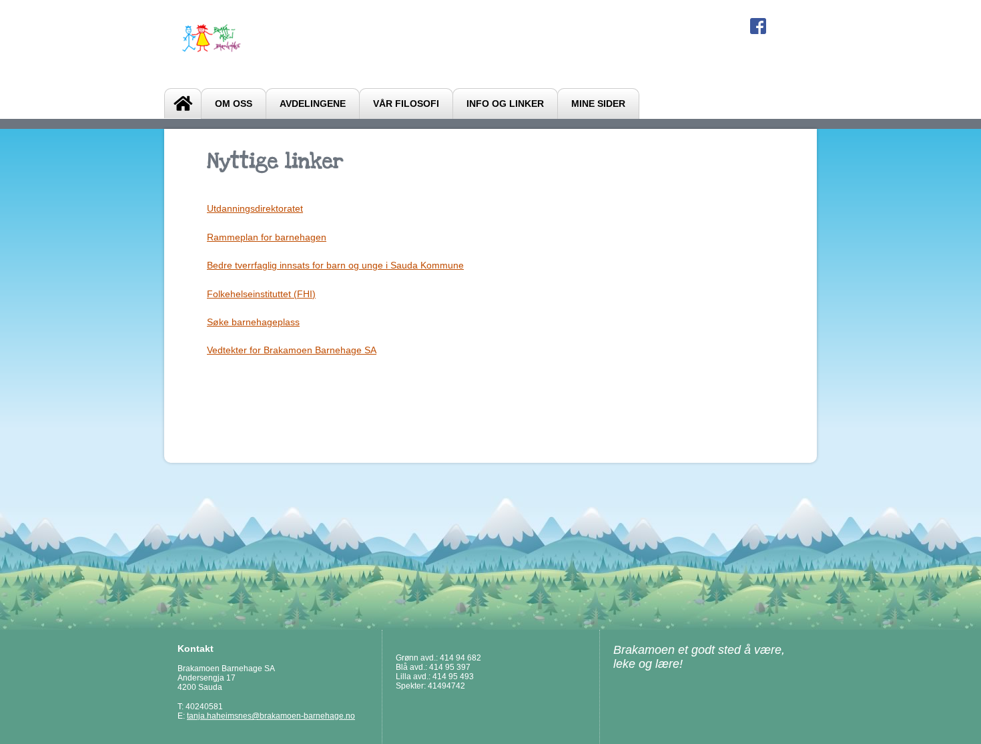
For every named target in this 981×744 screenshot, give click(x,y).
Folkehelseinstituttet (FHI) (261, 294)
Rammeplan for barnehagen (266, 237)
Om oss (233, 104)
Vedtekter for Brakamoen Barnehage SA (291, 350)
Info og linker (505, 104)
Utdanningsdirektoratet (255, 208)
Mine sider (598, 104)
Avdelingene (313, 104)
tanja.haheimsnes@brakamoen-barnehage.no (271, 716)
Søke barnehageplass (253, 322)
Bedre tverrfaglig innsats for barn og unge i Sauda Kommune (335, 265)
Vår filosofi (406, 104)
